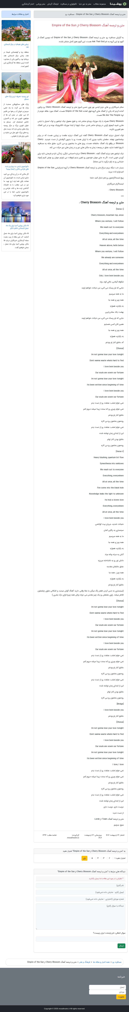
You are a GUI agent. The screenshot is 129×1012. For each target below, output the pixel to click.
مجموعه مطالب (99, 4)
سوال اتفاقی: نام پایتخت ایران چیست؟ (109, 933)
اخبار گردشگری (28, 4)
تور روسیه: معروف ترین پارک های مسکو (17, 97)
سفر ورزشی (40, 4)
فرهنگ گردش (52, 4)
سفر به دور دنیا (85, 4)
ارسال (121, 945)
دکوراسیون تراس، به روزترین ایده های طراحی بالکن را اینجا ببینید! (17, 167)
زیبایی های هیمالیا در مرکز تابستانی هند (16, 45)
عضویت (121, 996)
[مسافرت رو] (118, 4)
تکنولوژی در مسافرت (68, 4)
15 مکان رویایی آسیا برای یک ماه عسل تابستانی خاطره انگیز (17, 227)
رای (84, 858)
